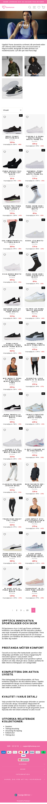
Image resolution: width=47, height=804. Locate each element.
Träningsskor (10, 735)
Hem (23, 21)
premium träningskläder (30, 632)
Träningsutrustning (12, 729)
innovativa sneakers (34, 630)
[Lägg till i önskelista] (4, 117)
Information (23, 774)
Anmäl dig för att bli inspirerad (22, 779)
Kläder (23, 764)
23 (27, 610)
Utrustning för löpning (13, 731)
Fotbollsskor (10, 733)
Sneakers (8, 726)
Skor (23, 769)
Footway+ (27, 801)
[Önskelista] (38, 7)
